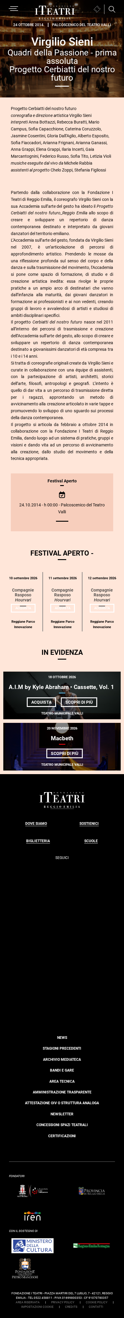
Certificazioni (62, 1136)
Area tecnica (62, 1081)
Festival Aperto (62, 481)
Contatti (96, 1306)
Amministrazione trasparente (62, 1092)
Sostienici (89, 824)
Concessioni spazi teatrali (62, 1125)
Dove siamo (36, 824)
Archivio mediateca (62, 1059)
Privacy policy (62, 1302)
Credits (71, 1306)
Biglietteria (38, 841)
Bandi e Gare (62, 1070)
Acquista (25, 609)
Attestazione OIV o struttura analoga (62, 1103)
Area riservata (28, 1302)
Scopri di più (81, 703)
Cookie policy (96, 1302)
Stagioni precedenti (62, 1048)
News (62, 1038)
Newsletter (62, 1114)
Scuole (91, 841)
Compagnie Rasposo (23, 595)
